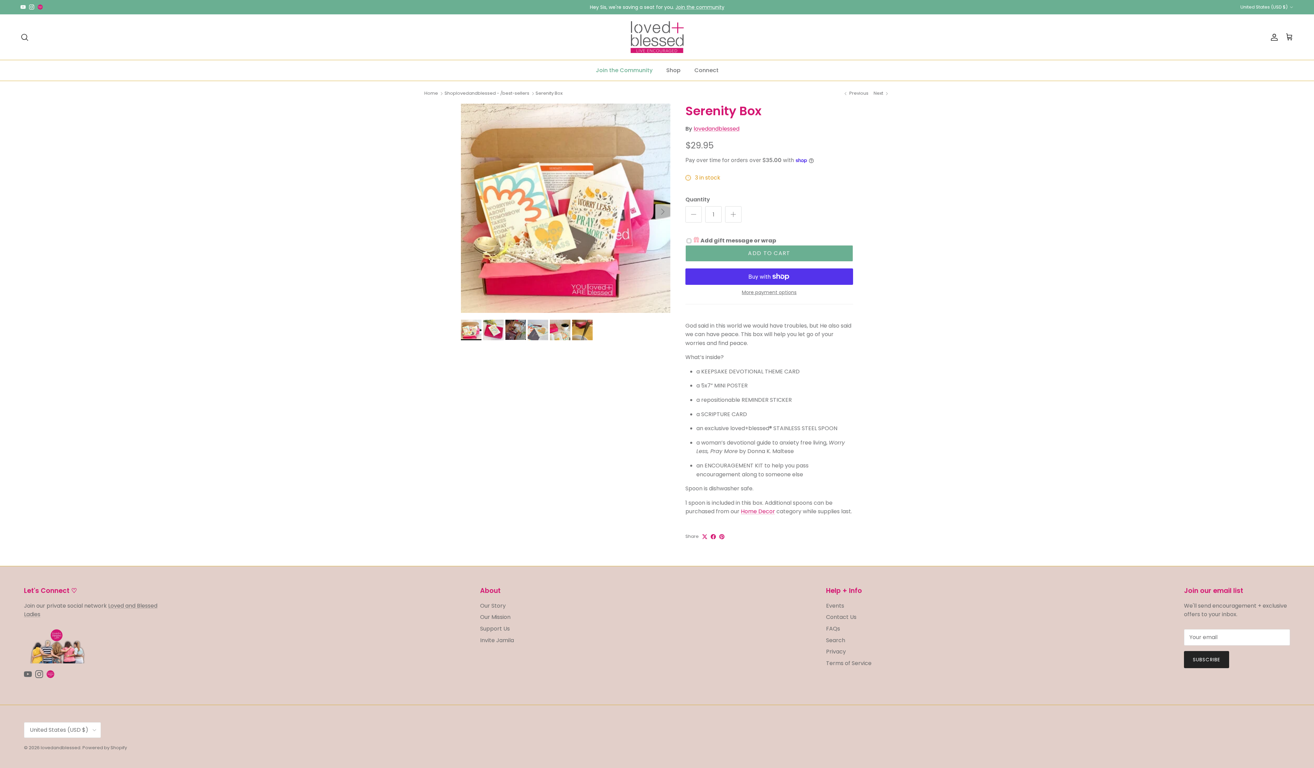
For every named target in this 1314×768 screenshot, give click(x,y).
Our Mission (495, 617)
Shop (673, 70)
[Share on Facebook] (713, 536)
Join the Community (624, 70)
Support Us (495, 629)
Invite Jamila (497, 640)
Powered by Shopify (104, 747)
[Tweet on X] (704, 536)
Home (431, 93)
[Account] (1272, 37)
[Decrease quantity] (693, 214)
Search (835, 640)
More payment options (769, 292)
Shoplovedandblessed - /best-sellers (487, 93)
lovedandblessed (716, 129)
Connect (706, 70)
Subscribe (1206, 659)
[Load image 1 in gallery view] (565, 208)
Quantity (697, 199)
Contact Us (841, 617)
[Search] (25, 37)
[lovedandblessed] (657, 37)
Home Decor (758, 511)
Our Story (493, 606)
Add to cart (769, 253)
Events (835, 606)
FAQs (833, 629)
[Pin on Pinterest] (721, 536)
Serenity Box (549, 93)
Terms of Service (849, 663)
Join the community (699, 7)
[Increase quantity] (733, 214)
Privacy (836, 652)
